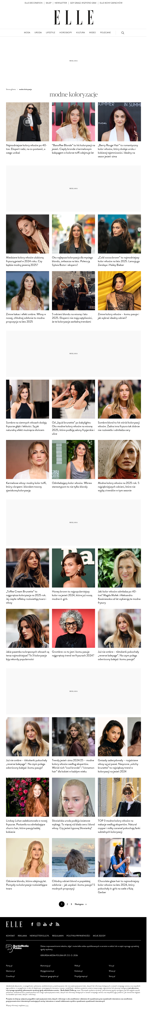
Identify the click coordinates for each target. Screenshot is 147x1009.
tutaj (26, 1006)
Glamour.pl (10, 971)
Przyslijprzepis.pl (81, 976)
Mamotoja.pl (45, 965)
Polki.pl (77, 965)
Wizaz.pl (112, 971)
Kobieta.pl (79, 971)
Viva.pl (111, 965)
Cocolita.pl (10, 976)
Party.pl (9, 965)
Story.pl (112, 976)
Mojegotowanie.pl (47, 971)
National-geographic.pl (49, 976)
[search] (122, 33)
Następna (79, 904)
